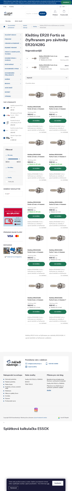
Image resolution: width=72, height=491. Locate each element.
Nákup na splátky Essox (11, 393)
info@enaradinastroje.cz (35, 364)
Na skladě (11, 172)
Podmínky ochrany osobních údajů (13, 387)
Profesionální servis (10, 401)
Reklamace (8, 391)
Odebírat (66, 2)
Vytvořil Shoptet (64, 417)
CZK (63, 6)
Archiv (49, 390)
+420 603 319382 (53, 364)
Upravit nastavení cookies (40, 417)
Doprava (7, 398)
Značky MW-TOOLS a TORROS (33, 379)
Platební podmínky (10, 382)
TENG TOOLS (29, 384)
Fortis (10, 182)
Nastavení (13, 488)
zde (48, 484)
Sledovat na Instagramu (14, 257)
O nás (4, 6)
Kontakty (11, 6)
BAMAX (27, 382)
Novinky (8, 21)
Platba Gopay (8, 384)
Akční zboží (18, 21)
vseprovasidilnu (32, 367)
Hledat (42, 14)
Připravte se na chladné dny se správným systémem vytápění (55, 386)
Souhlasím (57, 483)
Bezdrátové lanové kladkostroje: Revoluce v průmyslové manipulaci (56, 380)
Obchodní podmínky (10, 379)
